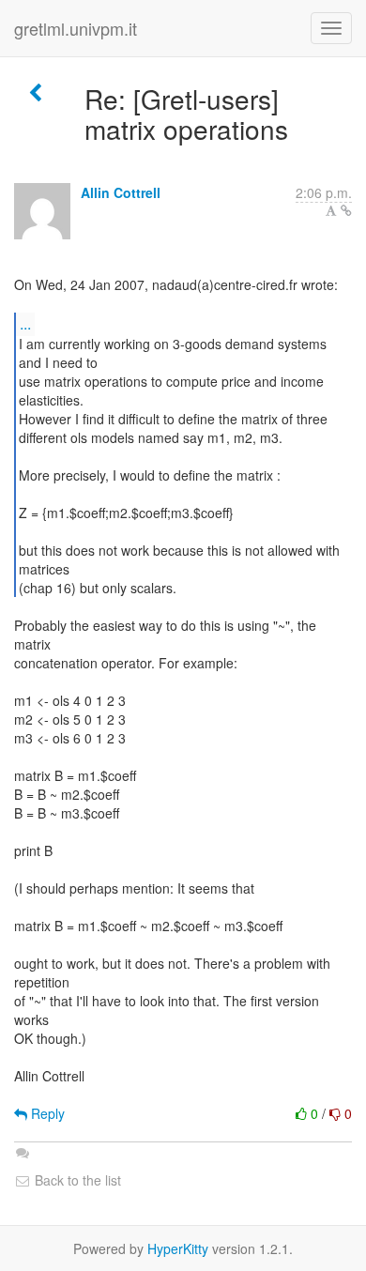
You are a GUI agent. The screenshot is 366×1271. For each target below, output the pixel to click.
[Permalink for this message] (346, 210)
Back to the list (76, 1180)
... (25, 323)
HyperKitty (177, 1248)
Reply (46, 1113)
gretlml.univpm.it (75, 28)
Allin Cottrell (120, 192)
